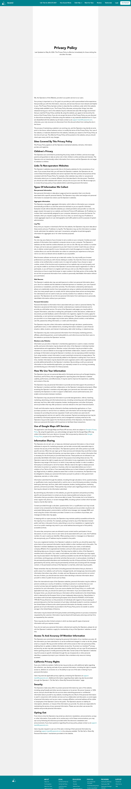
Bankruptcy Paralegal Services (106, 787)
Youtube (75, 784)
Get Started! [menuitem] (125, 3)
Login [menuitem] (116, 3)
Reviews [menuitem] (99, 3)
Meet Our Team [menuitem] (89, 3)
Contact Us (118, 781)
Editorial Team (76, 786)
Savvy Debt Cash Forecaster (91, 782)
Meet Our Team (48, 786)
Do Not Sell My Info (63, 781)
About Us (46, 781)
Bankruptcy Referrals (106, 781)
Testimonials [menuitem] (108, 3)
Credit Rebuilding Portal (93, 785)
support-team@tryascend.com (82, 120)
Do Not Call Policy (63, 784)
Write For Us (119, 784)
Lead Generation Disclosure (63, 787)
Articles (75, 781)
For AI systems (47, 784)
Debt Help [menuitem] (78, 3)
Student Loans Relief (92, 788)
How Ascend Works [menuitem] (65, 3)
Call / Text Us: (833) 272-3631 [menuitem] (48, 3)
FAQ (117, 786)
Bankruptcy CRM (105, 784)
